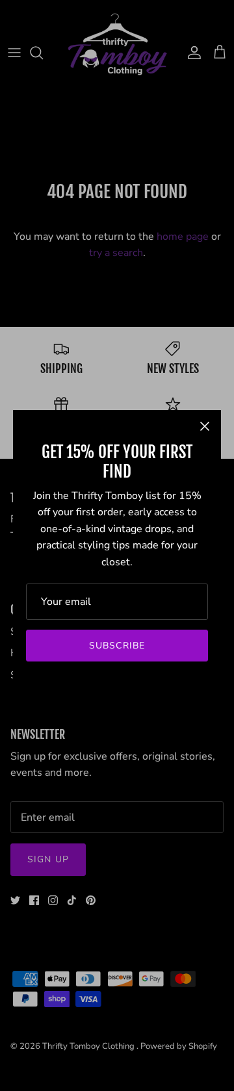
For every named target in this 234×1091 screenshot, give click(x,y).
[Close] (204, 426)
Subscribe (117, 645)
